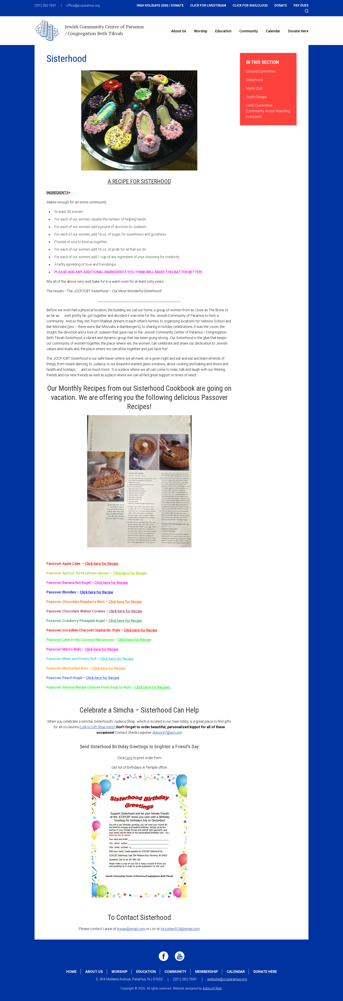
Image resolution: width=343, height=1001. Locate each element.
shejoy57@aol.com (167, 732)
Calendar (273, 31)
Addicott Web (212, 988)
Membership (206, 971)
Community (248, 31)
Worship (200, 31)
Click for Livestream (208, 5)
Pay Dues (301, 5)
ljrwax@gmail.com (131, 929)
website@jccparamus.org (227, 979)
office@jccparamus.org (83, 5)
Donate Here (298, 31)
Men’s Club (254, 88)
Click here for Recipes (152, 687)
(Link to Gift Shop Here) (97, 727)
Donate (280, 5)
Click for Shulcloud (250, 5)
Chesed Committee (261, 71)
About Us (178, 31)
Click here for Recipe (101, 563)
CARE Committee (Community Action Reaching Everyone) (268, 111)
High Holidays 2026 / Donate (160, 5)
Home (71, 971)
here (129, 758)
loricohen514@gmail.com (180, 929)
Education (223, 31)
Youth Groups (256, 97)
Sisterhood (254, 80)
